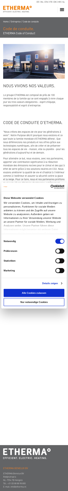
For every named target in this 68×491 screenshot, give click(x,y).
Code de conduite (31, 22)
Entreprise (16, 22)
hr (59, 2)
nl (42, 2)
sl (63, 2)
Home (6, 22)
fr (50, 2)
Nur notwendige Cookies (34, 302)
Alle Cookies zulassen (34, 293)
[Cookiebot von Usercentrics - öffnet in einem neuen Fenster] (50, 187)
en (46, 2)
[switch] (59, 251)
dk (55, 2)
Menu (62, 10)
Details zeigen (50, 283)
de (38, 2)
